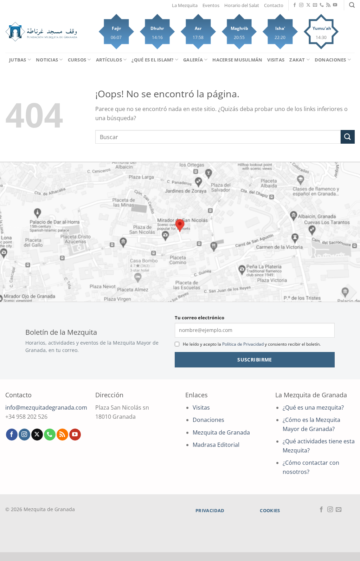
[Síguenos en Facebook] (294, 5)
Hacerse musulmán (237, 60)
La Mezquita (185, 5)
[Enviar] (348, 137)
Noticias (47, 60)
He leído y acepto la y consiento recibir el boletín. (252, 344)
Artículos (109, 60)
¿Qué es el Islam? (152, 60)
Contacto (273, 5)
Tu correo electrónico (199, 317)
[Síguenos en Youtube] (335, 5)
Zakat (297, 60)
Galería (193, 60)
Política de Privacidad (243, 344)
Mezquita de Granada (221, 432)
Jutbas (17, 60)
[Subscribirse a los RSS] (328, 5)
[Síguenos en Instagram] (301, 5)
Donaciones (330, 60)
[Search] (352, 5)
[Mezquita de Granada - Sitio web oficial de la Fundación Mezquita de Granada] (41, 31)
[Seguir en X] (308, 5)
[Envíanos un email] (315, 5)
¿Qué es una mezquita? (313, 407)
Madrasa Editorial (216, 445)
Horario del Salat (241, 5)
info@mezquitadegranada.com (46, 407)
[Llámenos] (322, 5)
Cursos (77, 60)
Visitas (275, 60)
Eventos (210, 5)
